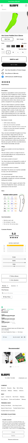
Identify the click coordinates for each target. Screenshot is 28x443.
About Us (3, 388)
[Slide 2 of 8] (20, 357)
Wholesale (3, 390)
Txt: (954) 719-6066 (10, 378)
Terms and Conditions (14, 399)
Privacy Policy (21, 428)
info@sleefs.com (23, 378)
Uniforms (21, 390)
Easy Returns (4, 399)
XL (23, 52)
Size (14, 49)
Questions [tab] (13, 285)
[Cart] (26, 5)
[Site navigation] (2, 5)
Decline (13, 435)
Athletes (15, 390)
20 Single (20, 39)
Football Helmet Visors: (19, 408)
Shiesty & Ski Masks (6, 405)
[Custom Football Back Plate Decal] (20, 357)
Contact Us (8, 396)
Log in (2, 396)
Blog (14, 388)
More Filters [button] (7, 296)
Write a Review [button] (14, 276)
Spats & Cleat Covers (6, 408)
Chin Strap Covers (17, 405)
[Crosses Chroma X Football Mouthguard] (7, 357)
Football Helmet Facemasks (8, 410)
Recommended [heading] (14, 348)
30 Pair (7, 39)
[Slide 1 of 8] (7, 357)
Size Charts (15, 396)
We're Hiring (20, 388)
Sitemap (24, 399)
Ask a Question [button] (15, 280)
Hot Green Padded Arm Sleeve (8, 332)
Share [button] (5, 337)
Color (14, 43)
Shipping (22, 396)
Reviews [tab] (4, 285)
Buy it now (14, 64)
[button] (22, 337)
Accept (13, 432)
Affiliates (10, 390)
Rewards (9, 388)
